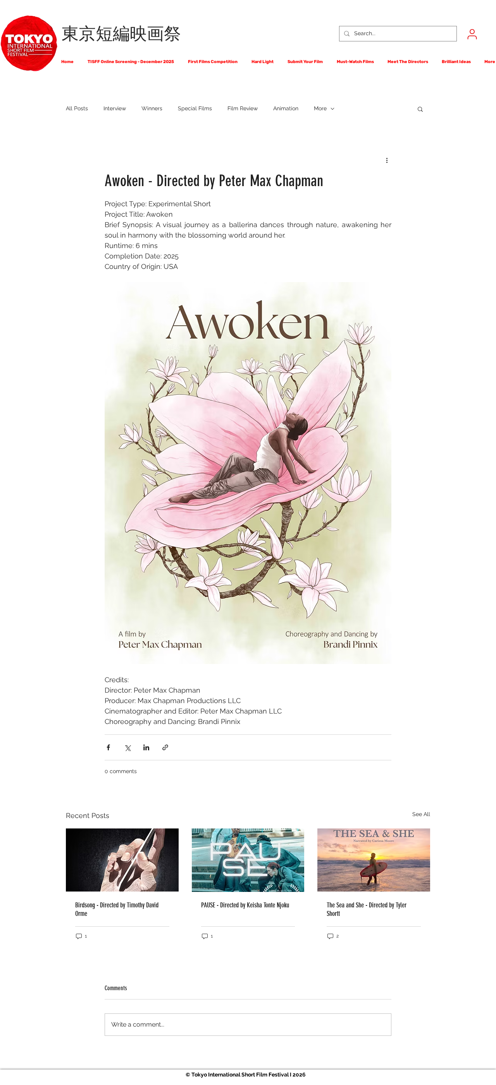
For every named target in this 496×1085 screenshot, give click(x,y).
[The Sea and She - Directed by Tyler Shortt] (373, 860)
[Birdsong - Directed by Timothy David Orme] (122, 860)
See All (421, 814)
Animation (285, 108)
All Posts (77, 108)
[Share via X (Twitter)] (127, 747)
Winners (151, 108)
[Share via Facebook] (108, 747)
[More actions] (386, 159)
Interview (114, 108)
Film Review (242, 108)
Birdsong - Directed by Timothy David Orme (116, 909)
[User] (472, 34)
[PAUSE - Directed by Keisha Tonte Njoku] (248, 860)
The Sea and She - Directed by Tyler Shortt (366, 909)
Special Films (195, 108)
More (320, 108)
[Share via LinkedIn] (146, 747)
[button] (420, 109)
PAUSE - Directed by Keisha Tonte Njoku (245, 905)
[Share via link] (165, 747)
